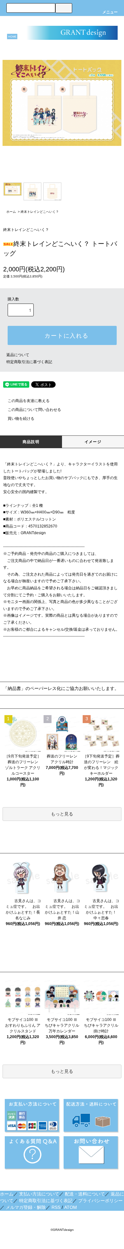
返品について (17, 355)
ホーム (11, 211)
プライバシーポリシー (100, 1200)
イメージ (93, 442)
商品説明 (31, 442)
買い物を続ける (21, 418)
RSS (56, 1207)
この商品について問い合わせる (34, 409)
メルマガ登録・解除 (26, 1207)
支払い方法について (39, 1193)
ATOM (70, 1207)
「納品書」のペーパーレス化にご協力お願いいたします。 (61, 688)
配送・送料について (85, 1193)
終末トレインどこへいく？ (40, 211)
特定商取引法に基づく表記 (29, 362)
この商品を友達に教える (29, 400)
